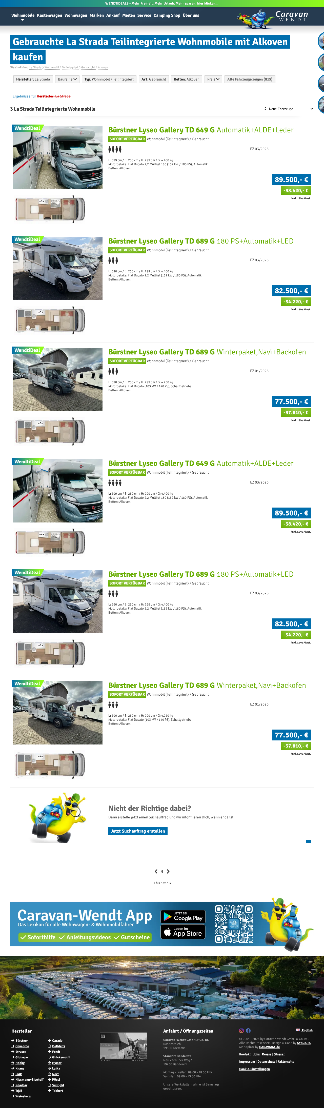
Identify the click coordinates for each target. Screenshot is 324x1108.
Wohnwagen (76, 15)
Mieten (128, 15)
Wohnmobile (22, 15)
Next (55, 1074)
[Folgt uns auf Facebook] (249, 1032)
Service (144, 15)
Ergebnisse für (24, 96)
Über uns (191, 15)
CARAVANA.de (269, 1047)
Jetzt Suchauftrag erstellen (138, 831)
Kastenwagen (49, 15)
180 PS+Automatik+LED (201, 241)
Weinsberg (23, 1096)
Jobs (256, 1054)
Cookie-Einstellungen (254, 1069)
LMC (18, 1074)
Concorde (22, 1046)
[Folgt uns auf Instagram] (242, 1032)
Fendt (56, 1052)
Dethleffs (58, 1046)
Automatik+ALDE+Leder (201, 130)
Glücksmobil (61, 1057)
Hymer (57, 1063)
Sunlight (58, 1085)
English (307, 1030)
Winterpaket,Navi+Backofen (207, 352)
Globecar (21, 1057)
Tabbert (57, 1091)
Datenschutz (266, 1062)
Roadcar (21, 1085)
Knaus (19, 1068)
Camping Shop (167, 15)
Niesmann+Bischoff (29, 1080)
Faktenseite (286, 1062)
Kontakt (245, 1054)
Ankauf (113, 15)
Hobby (20, 1063)
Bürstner (21, 1041)
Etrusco (20, 1052)
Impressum (247, 1062)
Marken (97, 15)
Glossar (279, 1054)
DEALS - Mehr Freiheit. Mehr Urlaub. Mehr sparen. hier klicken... (161, 3)
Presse (266, 1054)
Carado (57, 1041)
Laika (56, 1068)
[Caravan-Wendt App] (162, 953)
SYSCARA (304, 1043)
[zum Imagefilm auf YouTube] (124, 1060)
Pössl (56, 1080)
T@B (18, 1091)
